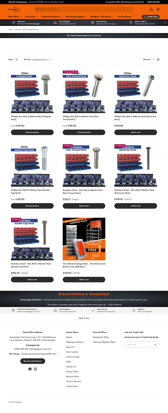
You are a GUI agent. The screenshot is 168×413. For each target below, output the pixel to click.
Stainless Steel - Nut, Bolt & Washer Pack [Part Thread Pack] (83, 191)
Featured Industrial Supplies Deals (27, 29)
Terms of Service (73, 381)
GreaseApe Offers (101, 337)
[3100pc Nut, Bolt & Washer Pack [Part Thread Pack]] (84, 91)
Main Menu (13, 16)
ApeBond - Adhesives (100, 16)
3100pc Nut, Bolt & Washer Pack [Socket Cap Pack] (30, 191)
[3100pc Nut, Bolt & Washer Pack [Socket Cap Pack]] (32, 165)
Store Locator (72, 352)
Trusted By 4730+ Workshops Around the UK (125, 2)
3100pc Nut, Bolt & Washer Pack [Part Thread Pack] (81, 118)
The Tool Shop (124, 16)
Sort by (27, 59)
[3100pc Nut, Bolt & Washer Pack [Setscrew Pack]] (135, 91)
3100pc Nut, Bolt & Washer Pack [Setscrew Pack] (135, 118)
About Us (70, 347)
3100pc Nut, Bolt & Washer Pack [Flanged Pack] (31, 118)
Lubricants (30, 16)
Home (10, 29)
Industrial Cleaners (50, 16)
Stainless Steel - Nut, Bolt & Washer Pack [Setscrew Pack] (134, 191)
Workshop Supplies (75, 16)
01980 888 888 (153, 2)
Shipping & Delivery (75, 342)
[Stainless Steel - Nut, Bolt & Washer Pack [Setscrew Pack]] (135, 165)
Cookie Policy (72, 386)
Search (69, 337)
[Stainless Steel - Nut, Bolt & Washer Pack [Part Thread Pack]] (84, 165)
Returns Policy (72, 376)
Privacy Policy (72, 371)
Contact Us (71, 366)
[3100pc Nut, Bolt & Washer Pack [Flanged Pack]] (32, 91)
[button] (158, 9)
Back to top (84, 318)
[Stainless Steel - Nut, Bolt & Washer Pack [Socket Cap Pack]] (32, 239)
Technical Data (72, 357)
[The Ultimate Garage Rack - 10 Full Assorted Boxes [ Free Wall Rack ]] (84, 239)
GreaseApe (18, 402)
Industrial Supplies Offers (104, 342)
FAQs (68, 361)
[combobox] (83, 9)
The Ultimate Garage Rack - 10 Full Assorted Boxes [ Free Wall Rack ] (84, 265)
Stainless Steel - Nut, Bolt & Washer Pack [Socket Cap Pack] (31, 265)
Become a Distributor (33, 361)
